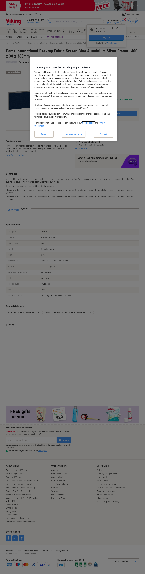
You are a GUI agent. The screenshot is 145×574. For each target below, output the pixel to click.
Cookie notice (88, 123)
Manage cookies (74, 134)
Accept (103, 134)
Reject (44, 134)
